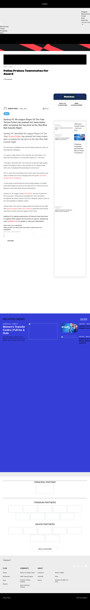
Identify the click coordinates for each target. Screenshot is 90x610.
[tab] (62, 104)
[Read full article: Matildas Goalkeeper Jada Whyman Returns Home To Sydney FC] (79, 209)
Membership (4, 27)
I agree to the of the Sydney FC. (19, 234)
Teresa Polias (14, 136)
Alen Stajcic (28, 193)
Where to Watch (59, 572)
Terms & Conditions (81, 597)
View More (83, 319)
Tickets (2, 29)
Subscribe (10, 240)
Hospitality (3, 31)
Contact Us (41, 572)
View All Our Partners (45, 549)
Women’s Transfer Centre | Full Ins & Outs (14, 330)
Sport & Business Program (25, 586)
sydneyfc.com (12, 221)
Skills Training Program (26, 576)
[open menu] (1, 23)
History (40, 580)
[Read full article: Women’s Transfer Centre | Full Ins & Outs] (79, 127)
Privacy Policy (18, 234)
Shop (1, 33)
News (11, 67)
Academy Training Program (25, 580)
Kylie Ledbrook (27, 209)
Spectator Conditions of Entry (61, 580)
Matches (5, 584)
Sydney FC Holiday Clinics (27, 572)
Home (5, 67)
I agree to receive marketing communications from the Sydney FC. (26, 236)
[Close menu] (84, 604)
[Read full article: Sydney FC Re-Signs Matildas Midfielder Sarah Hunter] (79, 137)
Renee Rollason (12, 209)
